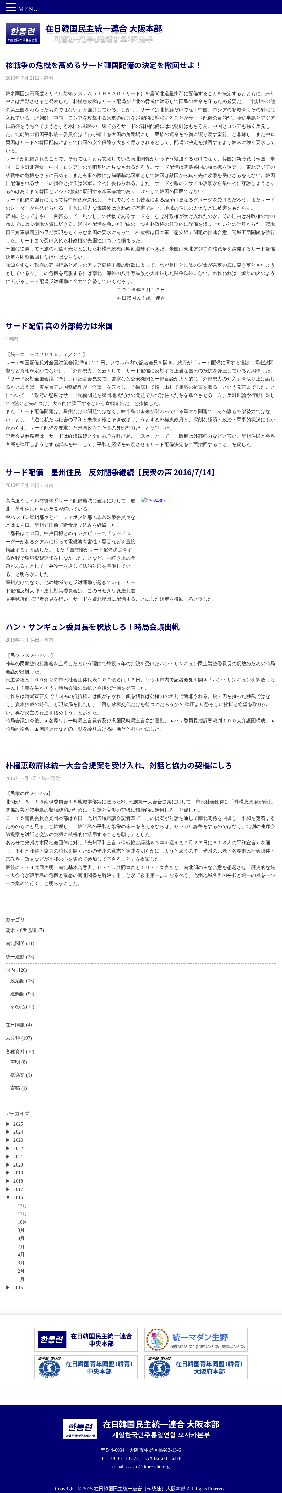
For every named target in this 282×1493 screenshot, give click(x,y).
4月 (21, 1254)
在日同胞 (15, 1024)
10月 (22, 1222)
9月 (21, 1230)
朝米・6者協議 (21, 930)
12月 (22, 1205)
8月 (21, 1238)
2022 (18, 1148)
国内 (10, 970)
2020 (18, 1165)
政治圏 (17, 980)
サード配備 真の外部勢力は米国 (59, 325)
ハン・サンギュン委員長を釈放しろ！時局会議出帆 (93, 626)
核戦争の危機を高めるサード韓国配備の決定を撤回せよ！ (104, 64)
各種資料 (15, 1051)
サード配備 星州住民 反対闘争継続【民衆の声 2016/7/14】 (112, 471)
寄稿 (15, 1088)
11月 (22, 1213)
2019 (18, 1173)
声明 (15, 1062)
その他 (17, 1006)
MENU (28, 8)
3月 (21, 1263)
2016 (18, 1197)
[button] (12, 7)
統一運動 (15, 956)
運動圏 (17, 993)
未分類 (13, 1038)
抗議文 (17, 1075)
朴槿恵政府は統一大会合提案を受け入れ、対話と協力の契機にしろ (119, 764)
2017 (18, 1189)
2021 (18, 1156)
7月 (21, 1246)
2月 (21, 1271)
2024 (18, 1132)
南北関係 (15, 943)
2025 (18, 1124)
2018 (18, 1181)
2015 (18, 1287)
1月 (21, 1279)
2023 (18, 1140)
